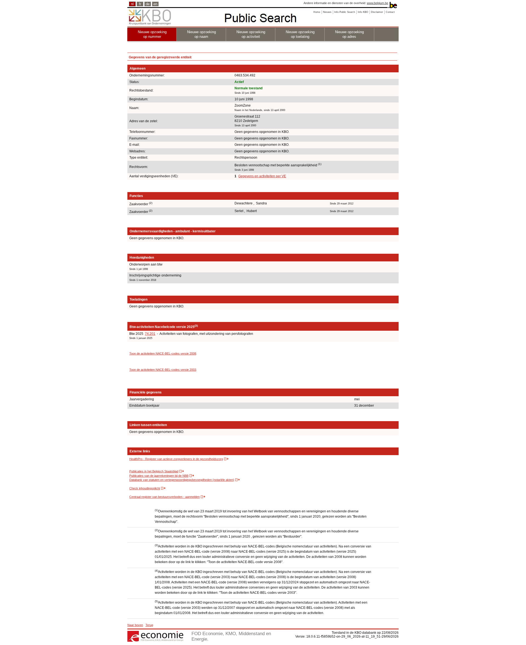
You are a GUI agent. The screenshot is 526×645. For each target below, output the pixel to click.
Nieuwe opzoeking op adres (349, 34)
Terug (149, 625)
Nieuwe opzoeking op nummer (152, 34)
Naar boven (135, 625)
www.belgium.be (377, 3)
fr (140, 4)
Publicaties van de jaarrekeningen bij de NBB (158, 475)
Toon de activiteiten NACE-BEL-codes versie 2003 (162, 369)
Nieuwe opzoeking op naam (201, 34)
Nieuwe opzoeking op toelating (300, 34)
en (155, 4)
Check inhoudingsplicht (144, 488)
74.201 (150, 334)
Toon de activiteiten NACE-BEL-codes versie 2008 (162, 353)
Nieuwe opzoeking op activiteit (250, 34)
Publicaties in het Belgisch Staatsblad (153, 471)
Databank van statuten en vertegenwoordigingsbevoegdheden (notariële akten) (181, 479)
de (148, 4)
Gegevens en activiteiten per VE (262, 176)
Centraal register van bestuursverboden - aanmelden (164, 496)
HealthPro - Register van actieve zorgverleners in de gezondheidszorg (176, 459)
